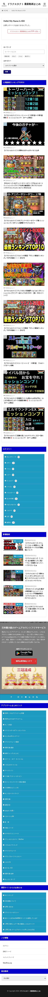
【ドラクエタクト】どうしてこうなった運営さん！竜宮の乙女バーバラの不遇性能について (34, 546)
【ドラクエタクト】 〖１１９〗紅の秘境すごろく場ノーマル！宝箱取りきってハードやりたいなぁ (34, 562)
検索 (6, 71)
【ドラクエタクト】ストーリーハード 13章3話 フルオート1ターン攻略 (23, 364)
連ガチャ (27, 56)
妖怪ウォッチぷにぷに (12, 753)
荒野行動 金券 (9, 873)
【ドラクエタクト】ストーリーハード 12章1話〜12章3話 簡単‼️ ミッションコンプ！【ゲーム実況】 (23, 117)
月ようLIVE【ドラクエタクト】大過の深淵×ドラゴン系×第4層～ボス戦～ (34, 609)
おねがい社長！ (10, 810)
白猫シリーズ (9, 828)
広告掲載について (10, 901)
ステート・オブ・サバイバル (14, 759)
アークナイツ (9, 770)
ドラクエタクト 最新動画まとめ (24, 4)
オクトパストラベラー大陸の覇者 (15, 782)
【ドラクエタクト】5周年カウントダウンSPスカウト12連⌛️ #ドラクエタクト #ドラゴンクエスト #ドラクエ (35, 577)
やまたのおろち (13, 504)
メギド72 (8, 862)
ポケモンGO (9, 868)
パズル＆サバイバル (11, 765)
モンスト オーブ (10, 879)
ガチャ (11, 463)
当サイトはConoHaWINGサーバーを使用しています (21, 918)
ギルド (14, 56)
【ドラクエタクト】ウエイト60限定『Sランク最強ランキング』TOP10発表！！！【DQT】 (23, 257)
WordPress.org (7, 963)
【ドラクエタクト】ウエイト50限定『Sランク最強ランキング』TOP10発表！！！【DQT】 (23, 329)
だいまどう (12, 480)
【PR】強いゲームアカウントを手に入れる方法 (19, 929)
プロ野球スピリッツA (11, 787)
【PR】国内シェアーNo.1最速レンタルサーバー (20, 924)
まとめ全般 (12, 498)
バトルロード (12, 492)
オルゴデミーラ (13, 457)
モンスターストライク (12, 793)
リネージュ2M (9, 816)
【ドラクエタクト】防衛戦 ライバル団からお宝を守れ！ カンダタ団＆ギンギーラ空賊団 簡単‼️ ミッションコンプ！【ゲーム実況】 (23, 401)
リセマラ (11, 510)
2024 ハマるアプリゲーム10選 (14, 713)
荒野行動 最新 (9, 747)
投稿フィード (7, 951)
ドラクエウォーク (10, 850)
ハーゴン (11, 486)
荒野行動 (7, 799)
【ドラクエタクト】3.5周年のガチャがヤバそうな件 (21, 150)
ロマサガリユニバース (12, 833)
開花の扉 (7, 56)
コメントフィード (8, 957)
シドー (10, 474)
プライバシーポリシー (12, 912)
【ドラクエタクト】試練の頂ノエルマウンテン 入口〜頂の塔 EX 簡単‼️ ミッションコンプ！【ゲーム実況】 (23, 437)
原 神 (7, 822)
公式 (10, 516)
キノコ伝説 (8, 724)
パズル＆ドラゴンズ (11, 845)
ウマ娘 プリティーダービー (13, 776)
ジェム (20, 56)
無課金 (11, 522)
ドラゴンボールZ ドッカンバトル (15, 730)
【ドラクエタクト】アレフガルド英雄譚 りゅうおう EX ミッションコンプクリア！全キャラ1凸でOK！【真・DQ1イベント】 (23, 293)
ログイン (6, 945)
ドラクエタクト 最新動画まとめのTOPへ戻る (24, 31)
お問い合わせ (9, 906)
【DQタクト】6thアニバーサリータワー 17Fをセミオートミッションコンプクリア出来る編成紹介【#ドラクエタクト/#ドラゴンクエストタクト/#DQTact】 (23, 186)
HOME (6, 10)
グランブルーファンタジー (13, 856)
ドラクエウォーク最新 (12, 742)
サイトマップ (9, 895)
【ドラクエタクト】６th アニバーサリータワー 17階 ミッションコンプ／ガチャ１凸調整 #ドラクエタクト (23, 222)
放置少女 (7, 805)
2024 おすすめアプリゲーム (13, 719)
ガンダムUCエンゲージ (12, 736)
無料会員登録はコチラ (24, 661)
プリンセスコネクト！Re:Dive (14, 839)
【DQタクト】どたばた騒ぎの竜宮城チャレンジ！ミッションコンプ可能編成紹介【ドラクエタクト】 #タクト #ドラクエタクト (34, 593)
